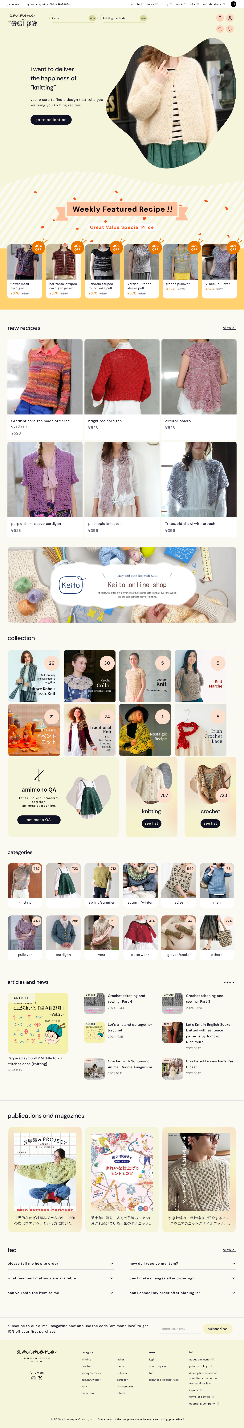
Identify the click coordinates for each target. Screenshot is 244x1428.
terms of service (199, 1396)
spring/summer (91, 1373)
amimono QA (39, 819)
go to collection (51, 119)
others (121, 1393)
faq (151, 1373)
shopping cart (158, 1366)
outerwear (88, 1393)
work (179, 4)
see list (151, 823)
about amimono (199, 1359)
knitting (86, 1359)
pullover (122, 1373)
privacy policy (198, 1366)
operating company (202, 1403)
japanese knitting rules (164, 1379)
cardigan (122, 1379)
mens (120, 1366)
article (135, 4)
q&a (192, 4)
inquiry (193, 1390)
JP (233, 4)
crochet (87, 1366)
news (150, 4)
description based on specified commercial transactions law (203, 1378)
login (152, 1359)
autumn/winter (91, 1379)
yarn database (212, 4)
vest (84, 1386)
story (164, 4)
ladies (121, 1359)
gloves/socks (125, 1386)
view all (229, 328)
